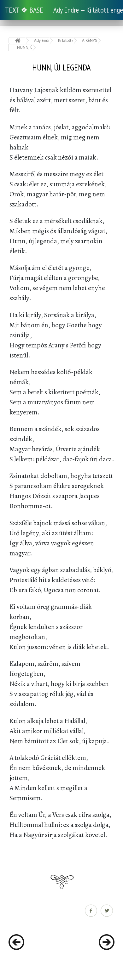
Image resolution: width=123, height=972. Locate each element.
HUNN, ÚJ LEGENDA (24, 47)
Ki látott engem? (65, 40)
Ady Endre (42, 40)
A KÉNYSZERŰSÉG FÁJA (89, 40)
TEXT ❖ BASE (24, 10)
